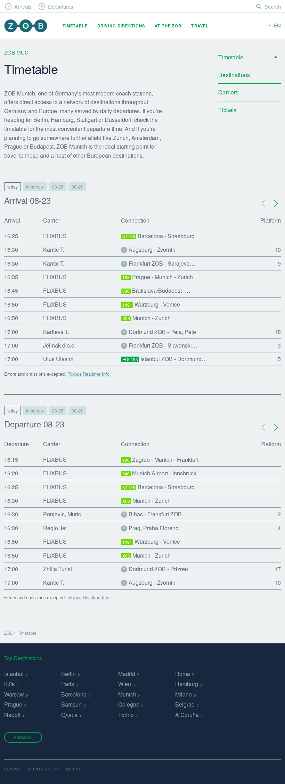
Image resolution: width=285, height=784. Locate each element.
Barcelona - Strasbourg (158, 236)
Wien (124, 684)
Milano (183, 694)
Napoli (12, 715)
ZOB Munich (25, 26)
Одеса (69, 715)
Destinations (234, 75)
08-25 (57, 187)
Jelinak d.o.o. (59, 345)
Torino (126, 715)
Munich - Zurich (146, 318)
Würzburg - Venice (151, 304)
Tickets (227, 110)
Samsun (71, 704)
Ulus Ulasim (58, 359)
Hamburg (186, 684)
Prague (13, 704)
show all (23, 737)
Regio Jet (55, 528)
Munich (127, 694)
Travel (200, 25)
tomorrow (35, 187)
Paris (67, 684)
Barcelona (74, 694)
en (277, 25)
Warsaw (14, 694)
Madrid (126, 674)
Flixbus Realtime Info (88, 373)
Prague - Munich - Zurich (157, 277)
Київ (9, 684)
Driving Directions (121, 25)
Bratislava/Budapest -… (156, 290)
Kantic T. (53, 249)
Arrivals (23, 6)
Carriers (228, 92)
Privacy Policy (43, 769)
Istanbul (14, 674)
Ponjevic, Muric (62, 514)
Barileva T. (56, 332)
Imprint (73, 769)
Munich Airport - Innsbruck (159, 473)
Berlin (68, 674)
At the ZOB (168, 25)
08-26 (77, 187)
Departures (60, 6)
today (12, 187)
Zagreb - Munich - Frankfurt (160, 460)
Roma (182, 674)
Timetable (75, 25)
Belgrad (185, 704)
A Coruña (187, 715)
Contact (13, 769)
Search (272, 6)
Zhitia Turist (57, 569)
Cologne (128, 704)
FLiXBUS (55, 236)
